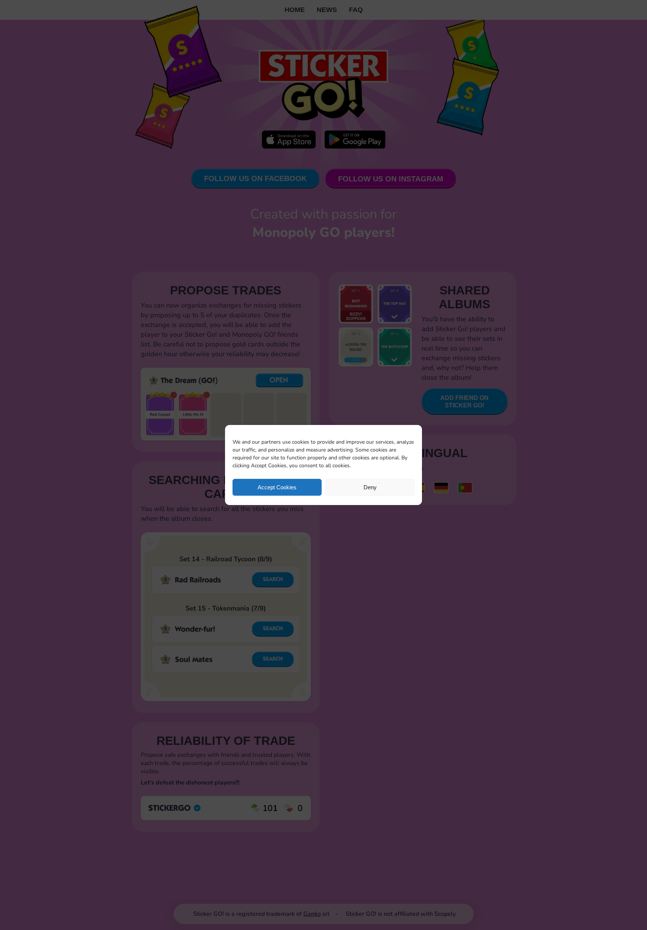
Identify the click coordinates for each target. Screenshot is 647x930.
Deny (370, 487)
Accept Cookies (277, 487)
